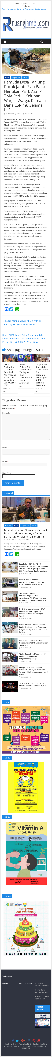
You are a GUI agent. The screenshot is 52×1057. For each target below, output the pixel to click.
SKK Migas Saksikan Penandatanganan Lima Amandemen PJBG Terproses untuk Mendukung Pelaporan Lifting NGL (33, 596)
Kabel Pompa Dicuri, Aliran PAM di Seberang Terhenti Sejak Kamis (21, 322)
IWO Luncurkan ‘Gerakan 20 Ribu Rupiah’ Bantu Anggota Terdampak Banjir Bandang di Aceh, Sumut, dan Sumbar (33, 628)
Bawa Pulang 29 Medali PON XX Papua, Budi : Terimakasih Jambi (25, 372)
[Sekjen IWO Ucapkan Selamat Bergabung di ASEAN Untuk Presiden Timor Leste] (10, 639)
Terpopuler (16, 78)
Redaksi (5, 983)
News (7, 78)
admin (19, 114)
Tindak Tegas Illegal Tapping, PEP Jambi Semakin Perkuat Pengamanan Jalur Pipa (32, 656)
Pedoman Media (25, 983)
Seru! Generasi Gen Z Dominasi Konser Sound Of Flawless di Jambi (33, 684)
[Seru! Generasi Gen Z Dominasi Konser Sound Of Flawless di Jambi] (10, 682)
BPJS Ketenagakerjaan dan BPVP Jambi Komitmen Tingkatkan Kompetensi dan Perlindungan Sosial (32, 612)
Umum (25, 78)
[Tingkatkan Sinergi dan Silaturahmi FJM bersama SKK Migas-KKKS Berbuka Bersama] (42, 355)
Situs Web (6, 473)
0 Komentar (29, 114)
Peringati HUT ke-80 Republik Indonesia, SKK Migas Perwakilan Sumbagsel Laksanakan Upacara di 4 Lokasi (33, 671)
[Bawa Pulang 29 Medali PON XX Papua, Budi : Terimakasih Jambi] (26, 355)
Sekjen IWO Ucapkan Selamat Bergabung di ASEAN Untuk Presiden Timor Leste (33, 642)
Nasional (8, 526)
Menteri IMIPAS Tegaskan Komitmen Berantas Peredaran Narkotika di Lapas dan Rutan (31, 582)
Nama (5, 447)
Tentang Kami (7, 976)
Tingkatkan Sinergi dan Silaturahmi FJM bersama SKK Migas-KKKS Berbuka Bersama (42, 375)
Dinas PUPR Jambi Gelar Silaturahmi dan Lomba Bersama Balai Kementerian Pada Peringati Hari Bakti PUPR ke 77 (23, 339)
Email (5, 461)
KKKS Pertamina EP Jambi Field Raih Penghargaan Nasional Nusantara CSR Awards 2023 (10, 375)
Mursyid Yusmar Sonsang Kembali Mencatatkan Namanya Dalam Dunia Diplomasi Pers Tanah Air (25, 533)
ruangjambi (21, 540)
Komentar (6, 413)
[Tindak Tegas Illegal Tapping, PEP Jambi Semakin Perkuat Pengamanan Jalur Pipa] (10, 653)
